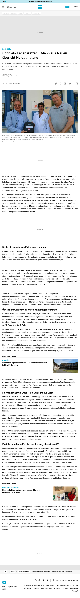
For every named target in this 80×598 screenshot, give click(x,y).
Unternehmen (26, 588)
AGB (42, 585)
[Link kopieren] (56, 84)
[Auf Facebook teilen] (60, 83)
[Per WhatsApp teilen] (70, 84)
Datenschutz (50, 585)
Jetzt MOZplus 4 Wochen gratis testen (40, 1)
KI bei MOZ (57, 588)
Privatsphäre (28, 585)
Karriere (37, 585)
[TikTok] (43, 580)
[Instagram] (35, 580)
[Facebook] (47, 580)
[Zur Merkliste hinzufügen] (76, 84)
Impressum (74, 588)
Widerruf (75, 591)
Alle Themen (36, 13)
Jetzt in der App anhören (12, 83)
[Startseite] (5, 571)
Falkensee (13, 13)
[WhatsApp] (39, 580)
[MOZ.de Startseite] (40, 7)
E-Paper (9, 7)
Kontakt (65, 588)
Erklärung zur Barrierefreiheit (42, 588)
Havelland (6, 13)
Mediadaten (64, 585)
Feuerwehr (27, 13)
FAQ (57, 585)
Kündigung (74, 585)
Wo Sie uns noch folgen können (67, 580)
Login (76, 7)
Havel (20, 13)
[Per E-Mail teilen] (65, 83)
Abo (67, 7)
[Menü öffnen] (3, 7)
